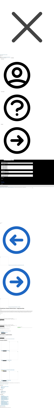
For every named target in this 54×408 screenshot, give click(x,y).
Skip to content (5, 54)
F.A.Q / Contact (2, 91)
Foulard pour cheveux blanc (4, 397)
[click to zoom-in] (16, 204)
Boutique (6, 187)
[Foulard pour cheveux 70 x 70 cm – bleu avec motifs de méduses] (5, 369)
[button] (2, 370)
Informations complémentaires (4, 332)
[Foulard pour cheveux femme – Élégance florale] (9, 379)
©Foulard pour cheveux (2, 405)
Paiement (2, 124)
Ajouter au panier (2, 326)
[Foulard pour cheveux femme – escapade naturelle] (9, 359)
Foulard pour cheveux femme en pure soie (5, 350)
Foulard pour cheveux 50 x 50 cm (4, 396)
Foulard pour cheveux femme (11, 187)
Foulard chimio (2, 395)
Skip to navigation (2, 54)
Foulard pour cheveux (2, 187)
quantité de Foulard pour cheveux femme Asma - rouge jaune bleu (7, 325)
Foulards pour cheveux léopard (4, 399)
